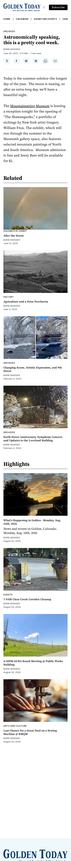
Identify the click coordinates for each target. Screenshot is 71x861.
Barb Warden (11, 49)
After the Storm (13, 235)
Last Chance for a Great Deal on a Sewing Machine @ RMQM (30, 732)
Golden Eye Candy (15, 231)
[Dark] (44, 7)
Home (6, 19)
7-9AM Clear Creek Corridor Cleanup (27, 599)
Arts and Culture (15, 726)
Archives (9, 31)
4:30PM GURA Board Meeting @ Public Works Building (33, 662)
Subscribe (58, 7)
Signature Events (45, 19)
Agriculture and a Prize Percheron (25, 301)
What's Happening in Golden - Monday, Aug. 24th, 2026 (32, 521)
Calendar (22, 19)
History (8, 297)
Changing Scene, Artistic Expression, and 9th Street (32, 369)
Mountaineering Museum (29, 105)
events (8, 594)
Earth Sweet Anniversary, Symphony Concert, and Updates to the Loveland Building (33, 438)
